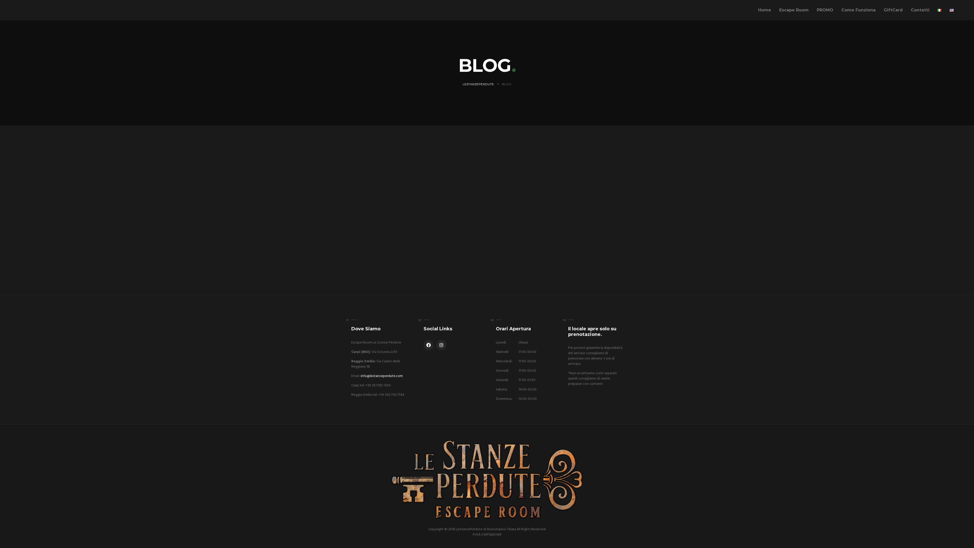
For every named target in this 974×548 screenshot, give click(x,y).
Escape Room (794, 10)
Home (764, 10)
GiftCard (893, 10)
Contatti (920, 10)
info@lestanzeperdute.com (382, 376)
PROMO (825, 10)
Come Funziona (858, 10)
